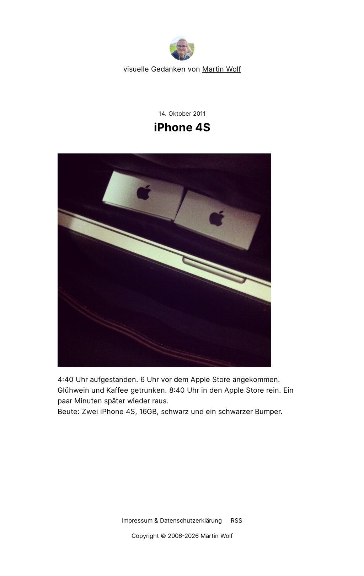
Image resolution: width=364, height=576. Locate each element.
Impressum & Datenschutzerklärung (172, 520)
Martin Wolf (221, 69)
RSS (236, 520)
